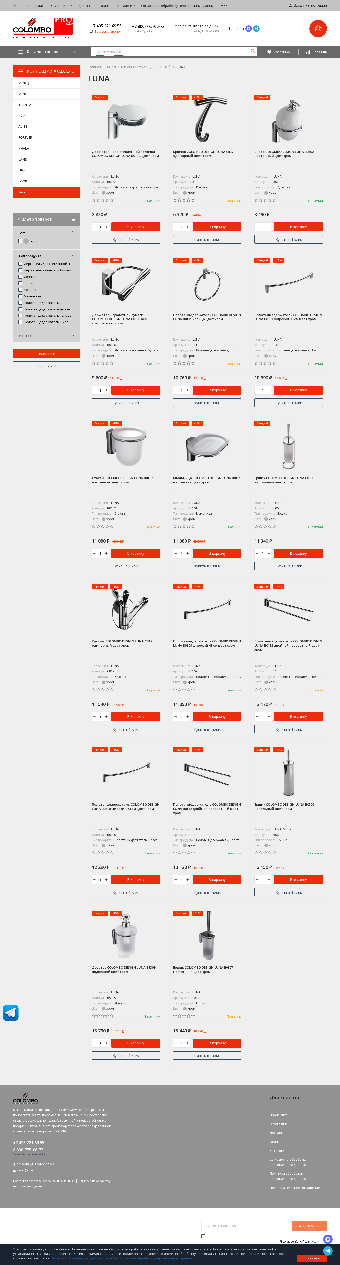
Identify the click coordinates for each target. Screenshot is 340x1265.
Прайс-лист (36, 5)
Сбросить (45, 366)
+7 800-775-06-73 (148, 26)
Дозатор (30, 277)
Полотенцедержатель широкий (48, 322)
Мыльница (32, 296)
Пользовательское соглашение (295, 1187)
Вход (298, 5)
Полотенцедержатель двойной (48, 309)
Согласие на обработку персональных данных (178, 5)
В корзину (135, 226)
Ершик (28, 283)
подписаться (309, 1226)
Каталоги (124, 5)
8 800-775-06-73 (28, 1150)
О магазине (60, 5)
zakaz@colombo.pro (31, 1170)
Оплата (106, 5)
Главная (94, 67)
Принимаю (312, 1258)
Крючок (29, 290)
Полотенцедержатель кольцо (47, 316)
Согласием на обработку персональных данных (153, 1258)
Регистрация (316, 5)
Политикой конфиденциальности (81, 1258)
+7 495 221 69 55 (106, 26)
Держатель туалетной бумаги (47, 270)
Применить (46, 353)
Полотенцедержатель (41, 303)
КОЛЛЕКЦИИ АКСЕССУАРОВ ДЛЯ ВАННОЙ (53, 71)
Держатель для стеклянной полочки (48, 264)
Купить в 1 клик (126, 239)
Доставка (86, 5)
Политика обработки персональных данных (43, 1181)
